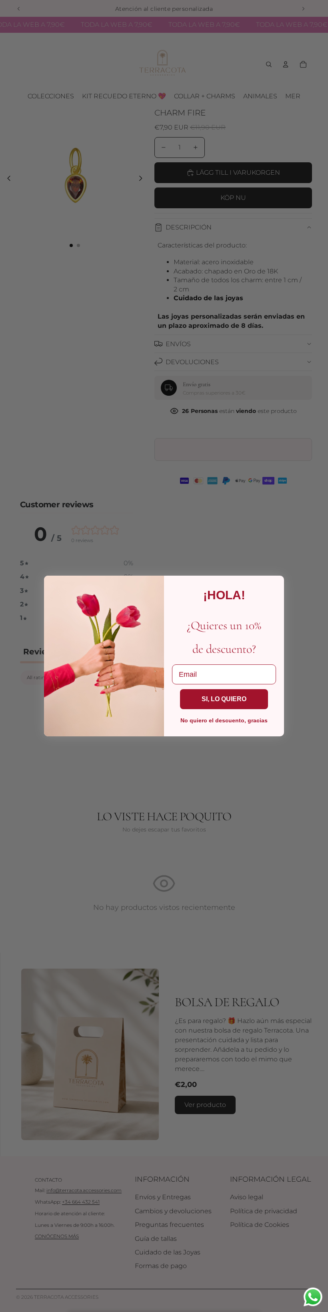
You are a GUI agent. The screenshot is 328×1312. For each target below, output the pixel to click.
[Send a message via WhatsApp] (313, 1297)
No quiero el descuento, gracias (224, 720)
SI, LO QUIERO (224, 699)
